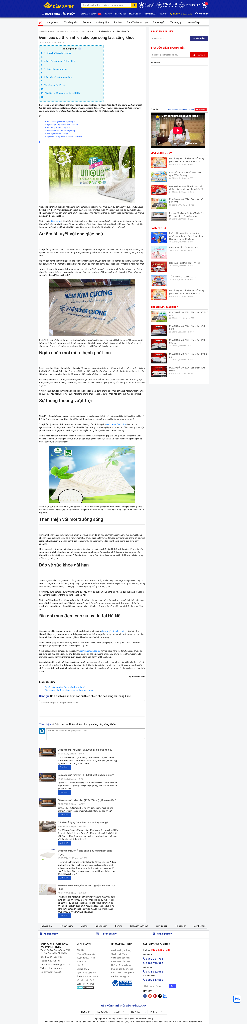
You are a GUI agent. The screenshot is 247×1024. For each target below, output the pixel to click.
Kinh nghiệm (102, 22)
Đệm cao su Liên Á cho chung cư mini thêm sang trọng (69, 690)
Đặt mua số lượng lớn (86, 973)
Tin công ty (175, 22)
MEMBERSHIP (135, 14)
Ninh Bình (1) (119, 1012)
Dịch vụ (87, 22)
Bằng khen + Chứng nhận (122, 973)
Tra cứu (200, 54)
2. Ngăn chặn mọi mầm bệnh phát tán (61, 124)
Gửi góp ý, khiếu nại (85, 984)
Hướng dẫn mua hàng (121, 965)
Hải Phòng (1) (137, 1012)
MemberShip (193, 22)
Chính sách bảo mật (120, 958)
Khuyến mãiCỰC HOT (150, 5)
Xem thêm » (64, 767)
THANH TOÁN (150, 14)
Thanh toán (82, 961)
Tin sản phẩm (71, 22)
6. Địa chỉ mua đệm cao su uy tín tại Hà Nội (63, 136)
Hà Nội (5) (85, 1012)
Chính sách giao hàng (121, 950)
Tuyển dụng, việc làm (86, 958)
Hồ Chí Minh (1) (156, 1012)
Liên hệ (80, 965)
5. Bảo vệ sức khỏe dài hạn (56, 133)
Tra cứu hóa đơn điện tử (87, 976)
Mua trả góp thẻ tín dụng (122, 969)
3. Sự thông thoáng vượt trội (57, 127)
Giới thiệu (81, 950)
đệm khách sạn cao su (90, 651)
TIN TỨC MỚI (120, 14)
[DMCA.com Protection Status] (92, 988)
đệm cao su (55, 221)
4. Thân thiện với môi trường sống (60, 130)
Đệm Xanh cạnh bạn (137, 22)
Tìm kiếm (200, 38)
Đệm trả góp (159, 22)
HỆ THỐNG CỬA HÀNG (182, 14)
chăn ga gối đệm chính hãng (113, 631)
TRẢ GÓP (163, 14)
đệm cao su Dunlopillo (116, 424)
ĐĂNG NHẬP (203, 14)
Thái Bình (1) (102, 1012)
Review (118, 22)
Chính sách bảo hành (121, 961)
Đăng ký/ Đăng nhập (86, 954)
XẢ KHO (108, 14)
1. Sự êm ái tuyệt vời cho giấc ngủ (60, 121)
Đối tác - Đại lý (83, 969)
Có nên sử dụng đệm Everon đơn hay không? (65, 687)
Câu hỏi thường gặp (120, 976)
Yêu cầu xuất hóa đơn (86, 980)
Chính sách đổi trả (119, 954)
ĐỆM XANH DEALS (89, 14)
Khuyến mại (53, 22)
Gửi (172, 986)
